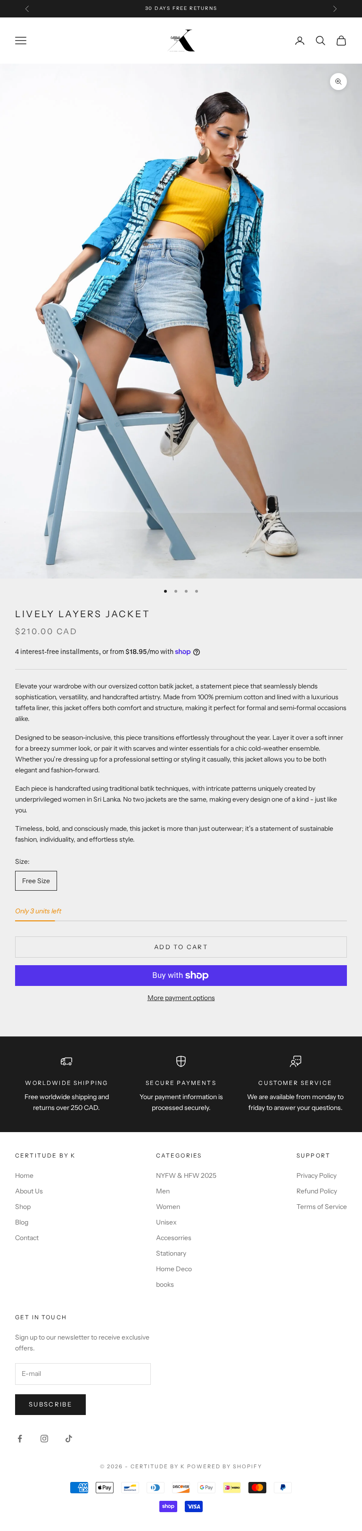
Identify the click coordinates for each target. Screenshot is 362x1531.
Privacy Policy (316, 1175)
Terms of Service (321, 1206)
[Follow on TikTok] (69, 1438)
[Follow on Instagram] (44, 1438)
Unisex (166, 1222)
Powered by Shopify (224, 1466)
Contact (27, 1237)
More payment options (181, 997)
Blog (21, 1222)
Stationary (171, 1253)
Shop (23, 1206)
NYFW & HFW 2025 (186, 1175)
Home (24, 1175)
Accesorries (173, 1237)
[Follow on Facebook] (20, 1438)
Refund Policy (316, 1191)
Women (168, 1206)
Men (163, 1191)
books (165, 1284)
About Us (29, 1191)
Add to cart (181, 947)
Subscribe (50, 1404)
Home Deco (174, 1269)
